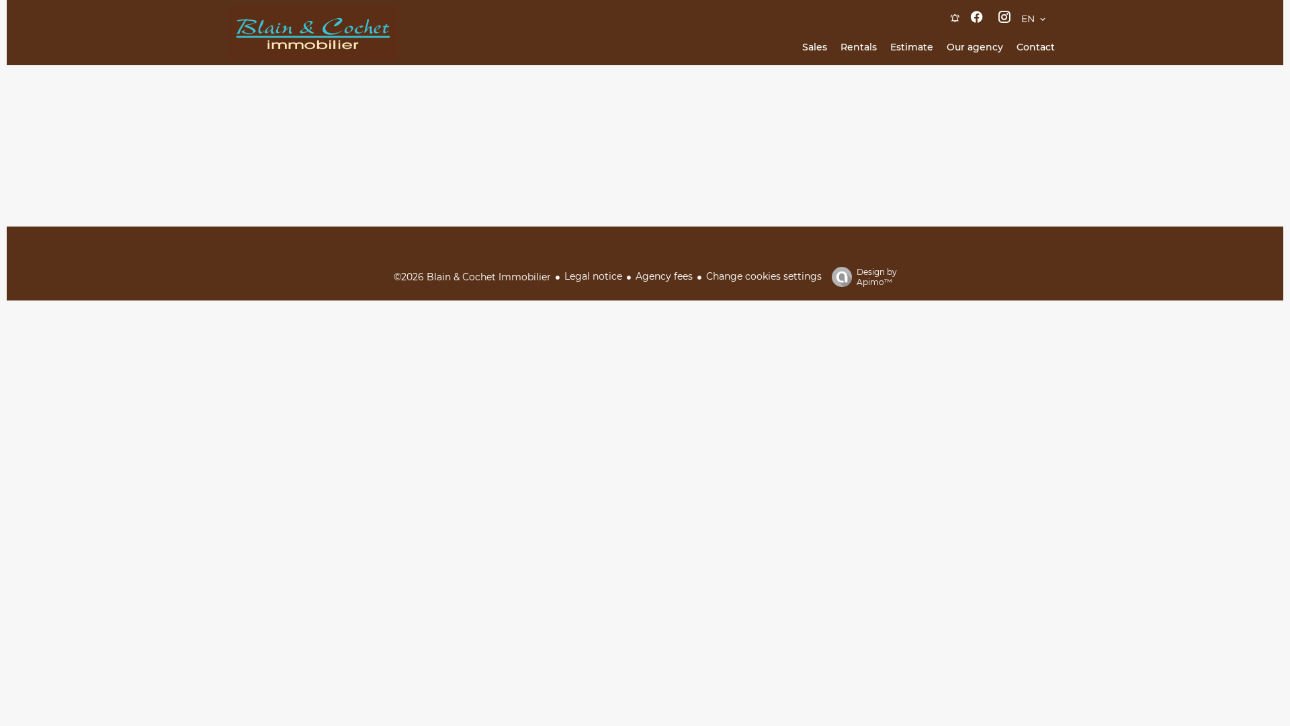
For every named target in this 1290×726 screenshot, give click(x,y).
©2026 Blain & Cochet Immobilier (472, 277)
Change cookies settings (764, 276)
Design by (877, 277)
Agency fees (664, 276)
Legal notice (593, 276)
